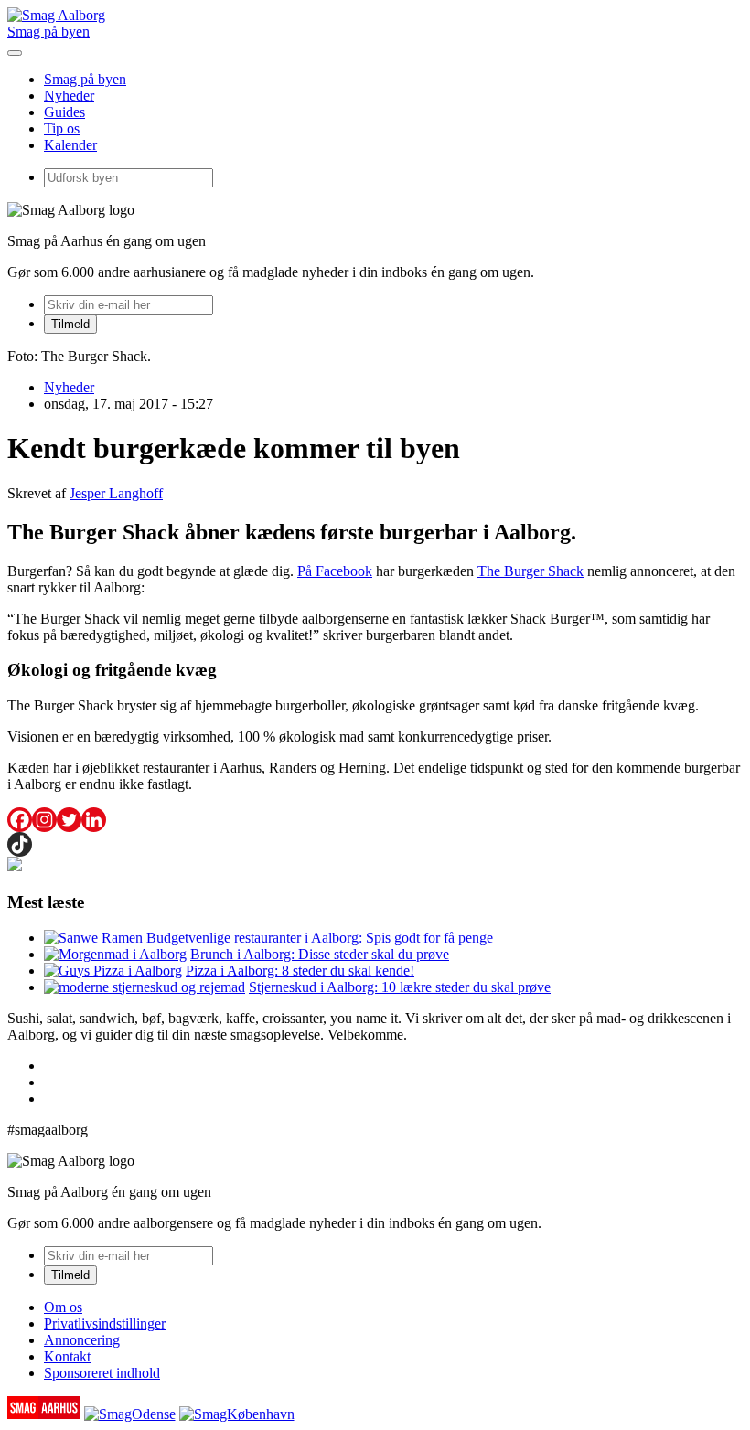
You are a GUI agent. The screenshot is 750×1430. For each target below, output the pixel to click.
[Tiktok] (19, 844)
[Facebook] (19, 819)
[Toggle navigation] (14, 53)
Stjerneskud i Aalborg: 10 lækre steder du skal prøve (400, 987)
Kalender (70, 145)
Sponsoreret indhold (102, 1373)
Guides (64, 112)
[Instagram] (44, 819)
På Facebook (334, 571)
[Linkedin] (93, 819)
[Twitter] (69, 819)
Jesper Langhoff (116, 493)
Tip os (62, 128)
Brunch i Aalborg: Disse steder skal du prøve (319, 954)
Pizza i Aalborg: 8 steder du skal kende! (300, 970)
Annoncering (82, 1340)
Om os (63, 1307)
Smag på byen (48, 31)
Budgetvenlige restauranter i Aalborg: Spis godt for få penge (319, 937)
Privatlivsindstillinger (105, 1323)
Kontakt (67, 1356)
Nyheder (69, 95)
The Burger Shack (530, 571)
